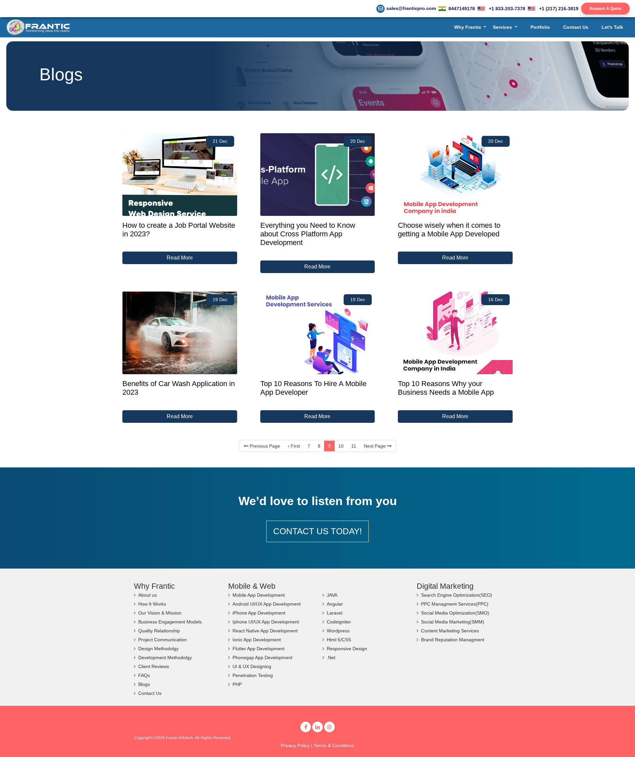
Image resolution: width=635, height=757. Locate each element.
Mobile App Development (259, 595)
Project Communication (162, 639)
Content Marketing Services (450, 630)
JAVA (332, 595)
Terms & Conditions (334, 745)
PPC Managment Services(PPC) (454, 604)
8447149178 (461, 8)
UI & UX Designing (252, 666)
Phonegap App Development (262, 657)
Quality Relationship (159, 630)
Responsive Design (347, 648)
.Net (331, 657)
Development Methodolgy (165, 657)
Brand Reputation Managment (452, 639)
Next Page (375, 446)
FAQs (144, 675)
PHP (237, 684)
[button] (470, 27)
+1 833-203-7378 (506, 8)
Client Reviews (153, 666)
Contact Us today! (317, 531)
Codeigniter (339, 621)
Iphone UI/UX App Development (266, 621)
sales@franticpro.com (411, 8)
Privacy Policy (295, 745)
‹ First (294, 446)
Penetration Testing (253, 675)
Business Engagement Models (170, 621)
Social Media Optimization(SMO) (455, 613)
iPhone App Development (259, 613)
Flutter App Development (258, 648)
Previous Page (264, 446)
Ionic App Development (257, 639)
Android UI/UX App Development (267, 604)
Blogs (144, 684)
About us (147, 595)
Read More (180, 257)
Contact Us (149, 693)
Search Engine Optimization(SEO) (456, 595)
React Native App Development (265, 630)
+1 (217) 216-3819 (558, 8)
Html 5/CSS (339, 639)
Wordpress (338, 630)
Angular (335, 604)
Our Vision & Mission (160, 613)
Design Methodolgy (158, 648)
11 (353, 446)
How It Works (152, 604)
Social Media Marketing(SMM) (452, 621)
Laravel (334, 613)
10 (341, 446)
